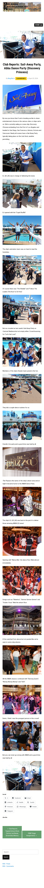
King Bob (11, 78)
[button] (38, 25)
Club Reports (21, 78)
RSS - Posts (6, 864)
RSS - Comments (8, 866)
